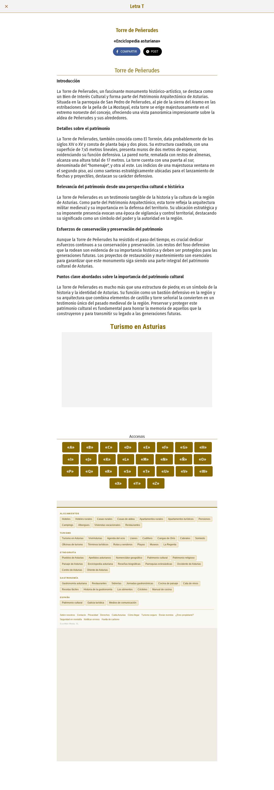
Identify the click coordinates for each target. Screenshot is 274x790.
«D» (128, 447)
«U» (165, 471)
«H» (203, 447)
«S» (127, 471)
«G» (184, 447)
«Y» (137, 483)
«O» (202, 459)
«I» (71, 459)
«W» (203, 471)
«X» (118, 483)
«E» (146, 447)
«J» (89, 459)
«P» (70, 471)
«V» (184, 471)
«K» (107, 459)
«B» (89, 447)
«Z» (155, 483)
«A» (70, 447)
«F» (165, 447)
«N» (164, 459)
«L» (126, 459)
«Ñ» (183, 459)
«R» (108, 471)
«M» (145, 459)
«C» (108, 447)
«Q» (89, 471)
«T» (146, 471)
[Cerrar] (6, 6)
